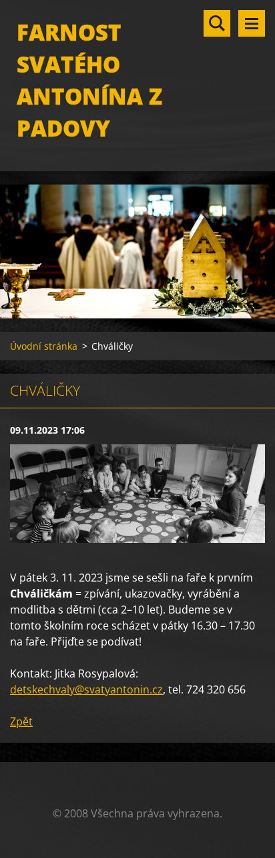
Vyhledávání (217, 23)
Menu (251, 23)
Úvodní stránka (43, 346)
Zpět (21, 721)
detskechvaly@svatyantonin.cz (86, 689)
